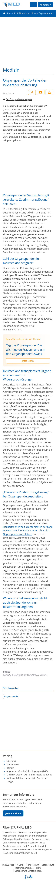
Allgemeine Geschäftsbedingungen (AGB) (27, 771)
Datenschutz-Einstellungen (28, 870)
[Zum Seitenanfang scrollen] (50, 878)
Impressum (33, 864)
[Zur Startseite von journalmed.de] (11, 4)
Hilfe (38, 867)
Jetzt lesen (28, 361)
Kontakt (10, 767)
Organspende (11, 696)
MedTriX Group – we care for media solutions (29, 774)
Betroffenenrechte (24, 867)
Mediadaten (13, 764)
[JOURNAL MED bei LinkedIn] (30, 877)
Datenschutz (48, 864)
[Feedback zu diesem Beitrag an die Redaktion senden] (49, 92)
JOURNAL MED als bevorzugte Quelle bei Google (27, 780)
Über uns (11, 760)
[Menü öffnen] (33, 4)
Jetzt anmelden (13, 813)
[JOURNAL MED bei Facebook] (25, 877)
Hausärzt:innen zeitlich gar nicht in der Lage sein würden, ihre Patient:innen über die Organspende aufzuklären (27, 530)
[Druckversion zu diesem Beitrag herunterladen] (32, 92)
